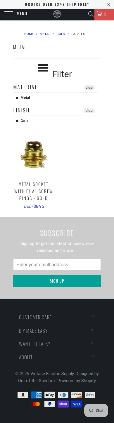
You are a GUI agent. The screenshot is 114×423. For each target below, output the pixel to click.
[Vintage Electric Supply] (57, 14)
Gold (24, 121)
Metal (25, 98)
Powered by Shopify (77, 380)
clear (89, 88)
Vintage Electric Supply (52, 373)
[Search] (90, 14)
